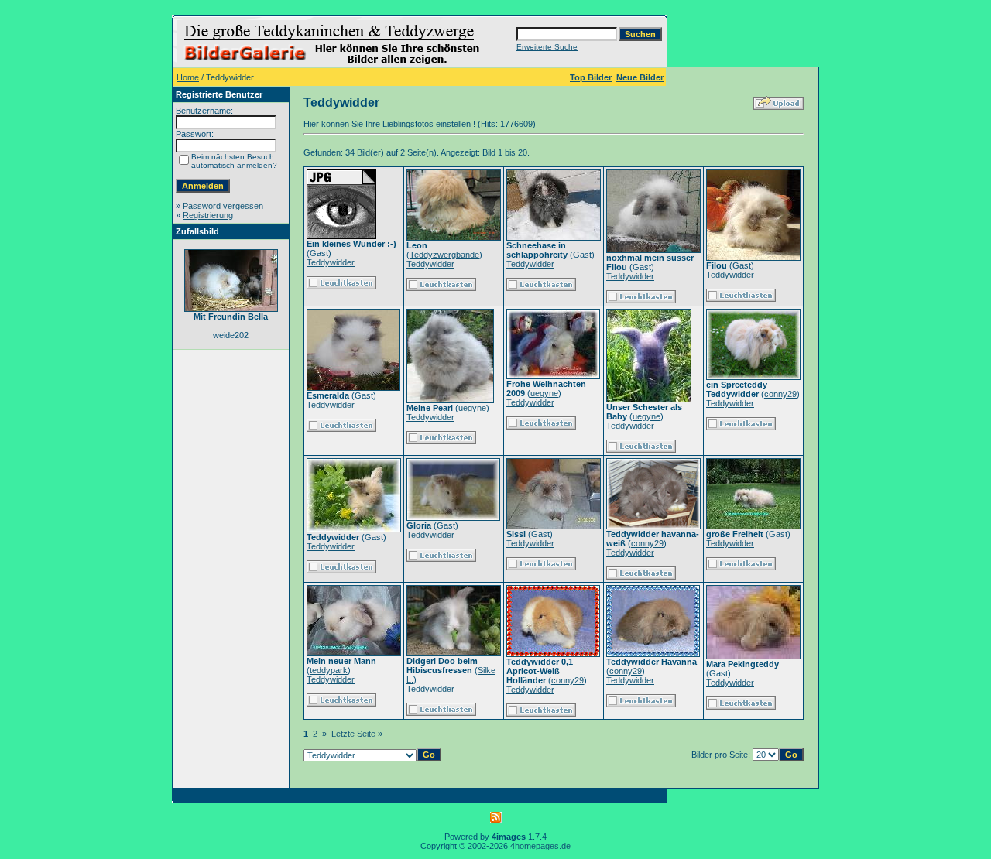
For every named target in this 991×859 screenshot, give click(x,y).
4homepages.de (540, 845)
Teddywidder (331, 262)
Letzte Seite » (356, 733)
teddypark (329, 670)
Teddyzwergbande (444, 254)
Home (188, 77)
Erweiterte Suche (547, 47)
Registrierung (208, 215)
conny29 (780, 394)
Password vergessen (223, 205)
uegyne (472, 407)
